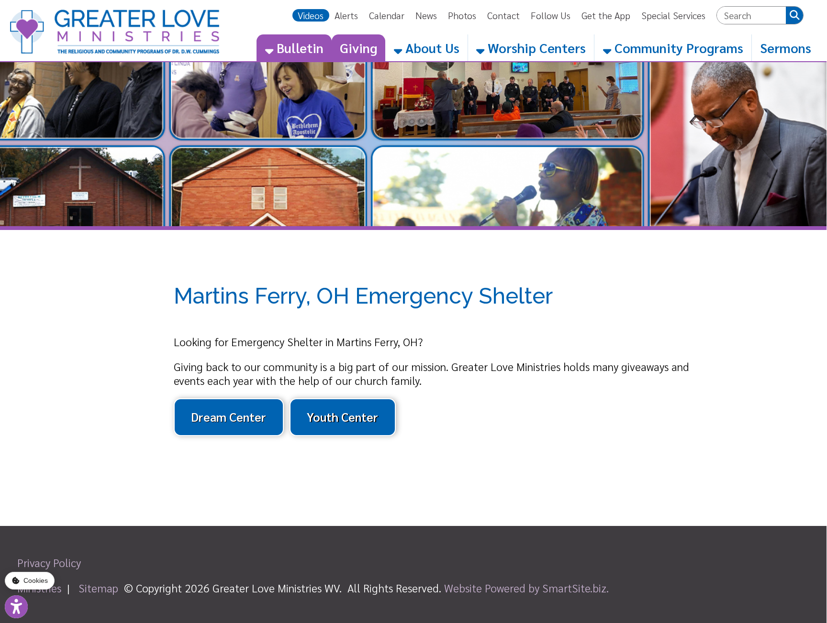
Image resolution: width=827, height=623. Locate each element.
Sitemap (98, 587)
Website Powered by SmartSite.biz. (526, 587)
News (426, 15)
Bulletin (298, 47)
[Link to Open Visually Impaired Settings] (16, 606)
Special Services (673, 15)
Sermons (785, 47)
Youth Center (342, 417)
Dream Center (228, 417)
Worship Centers (535, 47)
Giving (358, 47)
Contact (503, 15)
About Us (430, 47)
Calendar (386, 15)
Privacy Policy (49, 562)
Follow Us (550, 15)
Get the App (605, 15)
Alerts (346, 15)
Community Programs (677, 47)
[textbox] (751, 15)
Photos (462, 15)
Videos (311, 15)
